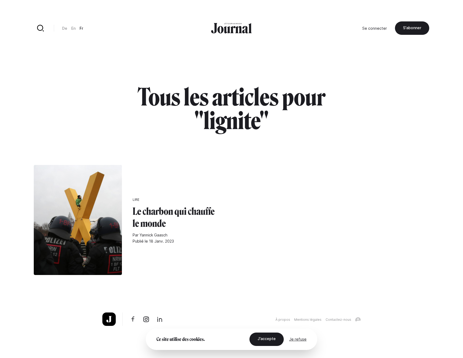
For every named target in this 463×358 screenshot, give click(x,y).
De (64, 28)
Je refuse (298, 339)
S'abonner (412, 27)
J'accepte (266, 338)
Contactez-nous (338, 320)
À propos (282, 320)
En (73, 28)
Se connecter (374, 28)
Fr (81, 28)
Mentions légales (308, 320)
